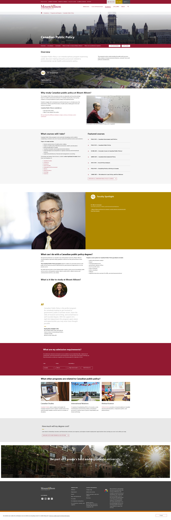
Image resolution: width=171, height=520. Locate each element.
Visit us (85, 464)
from (57, 363)
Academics (46, 13)
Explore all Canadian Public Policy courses (101, 178)
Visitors (89, 1)
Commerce (46, 162)
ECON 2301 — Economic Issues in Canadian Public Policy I (106, 151)
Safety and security (90, 492)
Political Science (47, 170)
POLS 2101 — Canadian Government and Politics (104, 139)
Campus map (89, 489)
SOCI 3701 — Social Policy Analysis (100, 162)
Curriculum (58, 45)
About (123, 6)
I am (44, 363)
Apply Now (125, 45)
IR (71, 407)
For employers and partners (77, 501)
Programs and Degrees (56, 13)
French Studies (47, 165)
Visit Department (114, 45)
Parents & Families (62, 1)
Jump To (126, 1)
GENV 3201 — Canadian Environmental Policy (103, 156)
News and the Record (76, 496)
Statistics (46, 173)
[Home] (51, 8)
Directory (111, 1)
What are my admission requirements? (94, 45)
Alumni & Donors (81, 1)
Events (72, 494)
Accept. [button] (161, 515)
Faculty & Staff (72, 1)
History (45, 168)
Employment (74, 492)
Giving (119, 1)
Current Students (52, 1)
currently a (71, 363)
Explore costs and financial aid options (54, 435)
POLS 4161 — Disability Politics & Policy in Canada (105, 168)
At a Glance (50, 45)
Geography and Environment (51, 167)
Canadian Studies (48, 160)
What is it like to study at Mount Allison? (72, 45)
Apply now (103, 464)
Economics (46, 164)
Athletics (73, 489)
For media (73, 498)
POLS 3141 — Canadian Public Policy (101, 145)
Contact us (68, 464)
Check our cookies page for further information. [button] (59, 515)
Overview (43, 45)
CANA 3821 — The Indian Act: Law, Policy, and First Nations (107, 174)
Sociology (46, 172)
